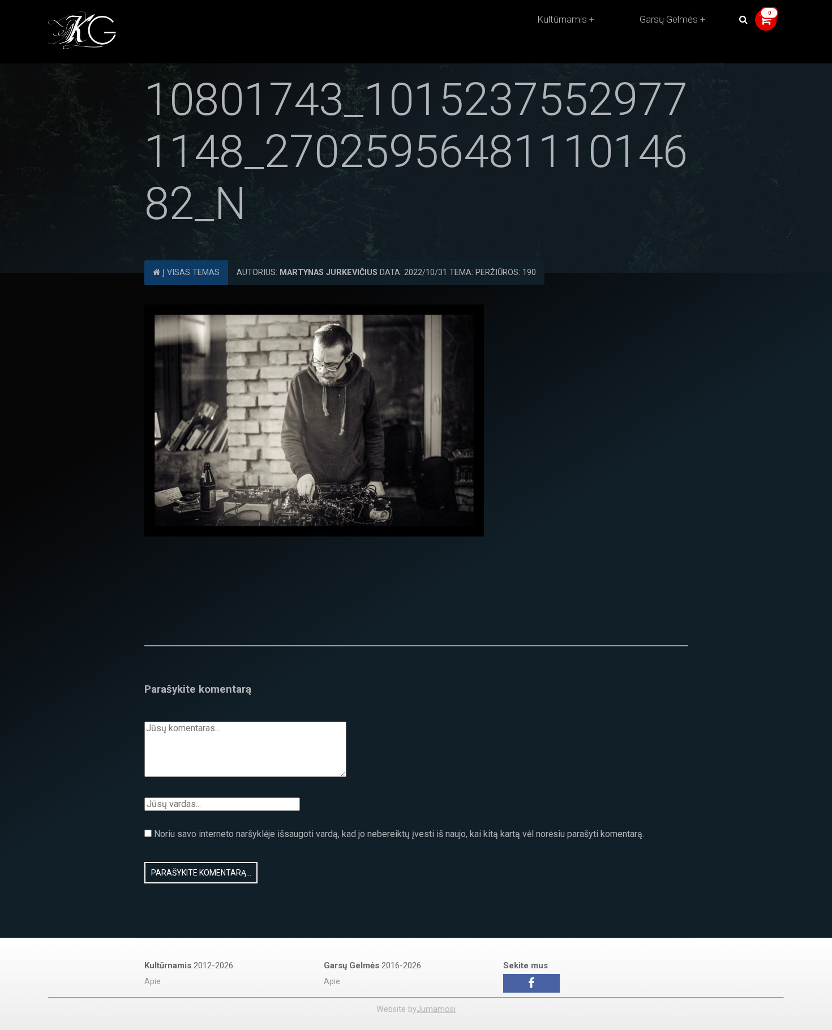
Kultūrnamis (562, 19)
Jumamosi (436, 1009)
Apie (152, 981)
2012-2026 (188, 965)
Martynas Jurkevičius (329, 272)
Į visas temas (190, 272)
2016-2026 (372, 965)
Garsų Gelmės (669, 19)
